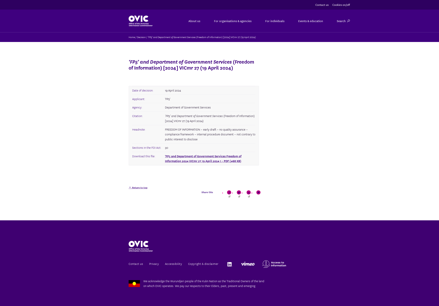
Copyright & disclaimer (203, 263)
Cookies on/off (341, 4)
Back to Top (423, 295)
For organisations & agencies (233, 21)
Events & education (310, 21)
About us (194, 21)
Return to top (139, 187)
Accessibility (173, 263)
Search (341, 21)
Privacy (154, 263)
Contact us (322, 4)
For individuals (274, 21)
